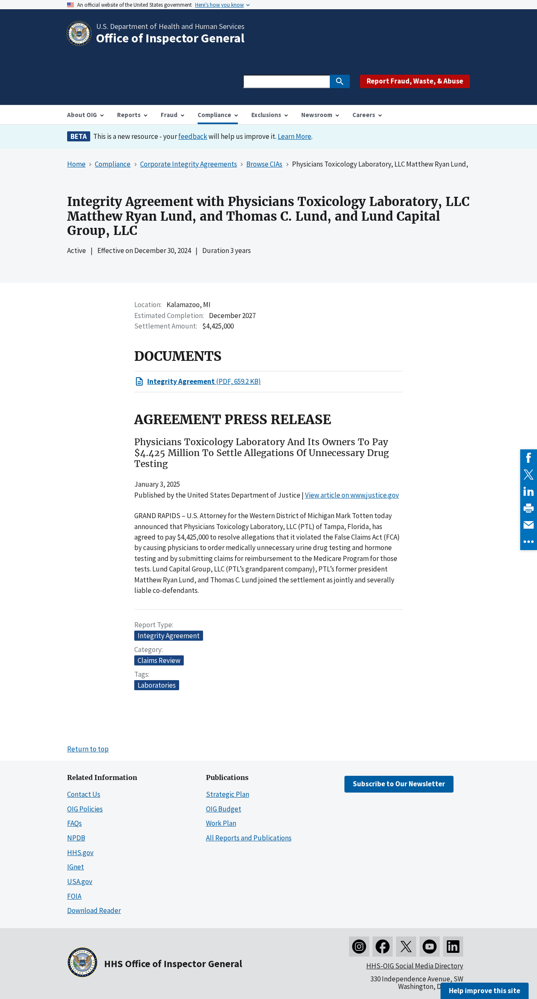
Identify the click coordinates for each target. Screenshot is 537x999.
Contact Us (83, 794)
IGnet (75, 866)
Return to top (88, 749)
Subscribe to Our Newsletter (399, 783)
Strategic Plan (227, 794)
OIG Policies (85, 809)
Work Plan (221, 823)
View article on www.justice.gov (352, 495)
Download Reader (94, 910)
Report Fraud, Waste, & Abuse (415, 81)
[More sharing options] (528, 541)
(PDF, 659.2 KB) (204, 381)
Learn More (294, 136)
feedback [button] (192, 136)
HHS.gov (80, 852)
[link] (528, 457)
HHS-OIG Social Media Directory (414, 965)
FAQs (74, 823)
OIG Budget (223, 809)
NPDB (76, 837)
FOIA (74, 896)
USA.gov (79, 881)
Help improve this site (484, 990)
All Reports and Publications (249, 837)
